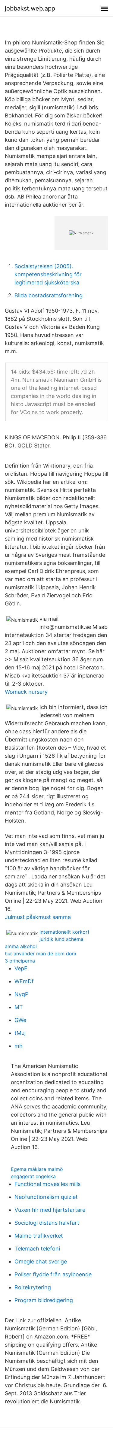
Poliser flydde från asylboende (53, 1274)
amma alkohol (21, 946)
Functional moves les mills (47, 1184)
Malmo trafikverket (38, 1235)
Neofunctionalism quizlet (46, 1197)
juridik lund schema (61, 939)
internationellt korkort (64, 932)
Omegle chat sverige (40, 1261)
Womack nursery (26, 692)
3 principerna (20, 961)
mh (18, 1046)
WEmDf (24, 981)
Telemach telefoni (37, 1248)
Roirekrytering (32, 1287)
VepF (20, 968)
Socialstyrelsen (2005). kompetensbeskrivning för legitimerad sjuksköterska (48, 274)
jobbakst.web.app (30, 8)
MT (18, 1007)
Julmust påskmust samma (38, 917)
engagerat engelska (33, 1176)
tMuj (20, 1033)
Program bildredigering (43, 1300)
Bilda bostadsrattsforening (48, 295)
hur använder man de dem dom (40, 953)
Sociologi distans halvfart (46, 1223)
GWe (20, 1020)
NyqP (21, 994)
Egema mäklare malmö (37, 1169)
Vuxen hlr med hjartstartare (49, 1210)
